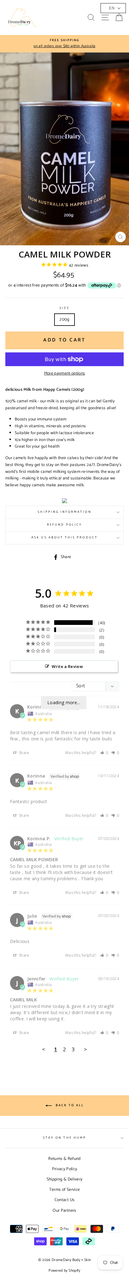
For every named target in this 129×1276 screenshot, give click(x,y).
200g (64, 319)
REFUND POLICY (64, 525)
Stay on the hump (64, 1138)
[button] (104, 752)
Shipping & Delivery (64, 1179)
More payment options (64, 373)
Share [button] (23, 752)
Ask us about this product (64, 537)
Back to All (69, 1105)
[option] (64, 43)
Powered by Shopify (64, 1271)
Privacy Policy (64, 1169)
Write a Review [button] (67, 666)
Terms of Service (64, 1189)
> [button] (85, 1049)
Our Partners (64, 1210)
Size (64, 308)
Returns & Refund (64, 1158)
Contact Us (64, 1199)
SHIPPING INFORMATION (64, 512)
